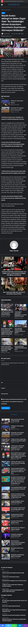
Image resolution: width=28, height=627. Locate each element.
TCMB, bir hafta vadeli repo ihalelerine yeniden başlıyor (7, 313)
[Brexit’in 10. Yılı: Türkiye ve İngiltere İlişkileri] (6, 530)
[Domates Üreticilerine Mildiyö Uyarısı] (6, 523)
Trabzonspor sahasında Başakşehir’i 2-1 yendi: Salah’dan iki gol (21, 314)
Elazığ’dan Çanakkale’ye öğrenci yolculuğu (17, 555)
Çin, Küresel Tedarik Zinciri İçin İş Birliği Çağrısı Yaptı (18, 508)
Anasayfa (4, 9)
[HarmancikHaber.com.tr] (14, 4)
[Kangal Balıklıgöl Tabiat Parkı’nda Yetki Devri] (21, 341)
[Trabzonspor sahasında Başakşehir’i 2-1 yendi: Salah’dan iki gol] (21, 307)
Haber (9, 9)
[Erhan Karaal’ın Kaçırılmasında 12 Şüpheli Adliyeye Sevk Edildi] (6, 543)
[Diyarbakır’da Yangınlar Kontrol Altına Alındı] (5, 110)
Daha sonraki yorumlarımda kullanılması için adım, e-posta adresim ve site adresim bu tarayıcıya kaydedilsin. (14, 401)
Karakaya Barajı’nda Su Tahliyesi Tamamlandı (17, 515)
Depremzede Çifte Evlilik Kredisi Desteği (17, 420)
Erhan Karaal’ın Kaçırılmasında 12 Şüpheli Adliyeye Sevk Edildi (18, 542)
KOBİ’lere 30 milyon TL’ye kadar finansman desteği (18, 462)
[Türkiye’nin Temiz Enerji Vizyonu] (5, 102)
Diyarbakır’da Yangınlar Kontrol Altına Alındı (13, 1)
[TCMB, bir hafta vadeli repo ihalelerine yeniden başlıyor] (7, 307)
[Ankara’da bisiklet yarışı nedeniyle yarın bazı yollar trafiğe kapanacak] (7, 341)
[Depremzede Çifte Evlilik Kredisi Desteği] (6, 421)
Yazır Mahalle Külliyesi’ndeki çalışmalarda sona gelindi (20, 331)
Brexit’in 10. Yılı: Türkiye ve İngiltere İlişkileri (18, 528)
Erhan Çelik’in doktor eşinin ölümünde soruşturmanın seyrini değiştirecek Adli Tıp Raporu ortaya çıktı (7, 331)
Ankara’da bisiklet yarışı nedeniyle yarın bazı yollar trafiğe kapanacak (7, 349)
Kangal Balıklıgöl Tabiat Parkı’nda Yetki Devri (21, 348)
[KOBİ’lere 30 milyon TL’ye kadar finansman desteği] (6, 464)
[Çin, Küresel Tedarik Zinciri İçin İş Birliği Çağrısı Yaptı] (6, 510)
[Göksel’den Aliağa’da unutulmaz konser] (6, 536)
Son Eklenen (14, 414)
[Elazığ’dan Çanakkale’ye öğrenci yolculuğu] (6, 557)
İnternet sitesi (4, 393)
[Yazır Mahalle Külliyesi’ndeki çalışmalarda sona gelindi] (21, 323)
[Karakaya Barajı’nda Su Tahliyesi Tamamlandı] (6, 516)
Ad (2, 382)
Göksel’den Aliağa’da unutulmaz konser (17, 535)
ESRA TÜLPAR (7, 33)
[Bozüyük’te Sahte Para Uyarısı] (6, 550)
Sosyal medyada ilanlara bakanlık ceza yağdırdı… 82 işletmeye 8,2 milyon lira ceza (18, 471)
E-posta (3, 388)
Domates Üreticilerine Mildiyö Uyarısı (17, 521)
